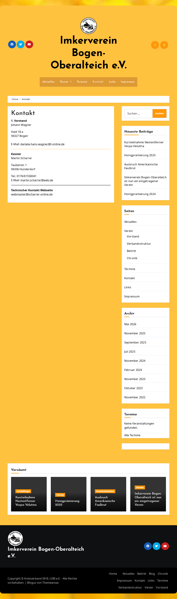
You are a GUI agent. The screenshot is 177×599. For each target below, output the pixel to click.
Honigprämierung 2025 (140, 155)
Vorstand (133, 236)
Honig (60, 494)
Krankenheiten (105, 491)
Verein (64, 82)
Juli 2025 (129, 351)
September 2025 (135, 342)
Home (113, 574)
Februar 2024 (133, 370)
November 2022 (135, 397)
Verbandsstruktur (139, 244)
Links (112, 82)
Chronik (132, 258)
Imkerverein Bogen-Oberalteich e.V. (88, 53)
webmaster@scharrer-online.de (32, 194)
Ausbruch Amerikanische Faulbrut (105, 501)
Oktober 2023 (133, 388)
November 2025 (135, 333)
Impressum (128, 82)
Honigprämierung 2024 (140, 194)
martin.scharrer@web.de (36, 180)
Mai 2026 (130, 324)
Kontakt (98, 82)
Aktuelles (48, 82)
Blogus (31, 583)
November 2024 (135, 361)
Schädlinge (23, 491)
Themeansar (50, 583)
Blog (152, 574)
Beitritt (131, 251)
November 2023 (135, 379)
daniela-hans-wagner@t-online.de (42, 144)
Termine (82, 82)
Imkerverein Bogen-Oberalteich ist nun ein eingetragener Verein (145, 181)
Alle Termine (132, 435)
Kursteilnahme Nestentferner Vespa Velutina (144, 144)
